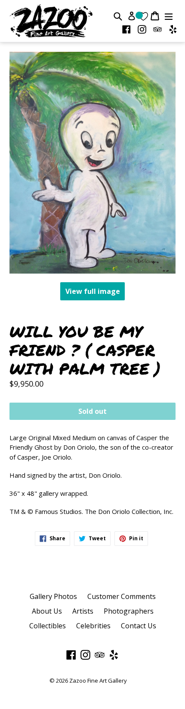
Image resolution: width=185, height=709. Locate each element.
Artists (82, 611)
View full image (92, 291)
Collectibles (47, 625)
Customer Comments (121, 596)
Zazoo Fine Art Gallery (98, 680)
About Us (47, 611)
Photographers (129, 611)
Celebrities (93, 625)
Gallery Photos (53, 596)
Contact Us (138, 625)
